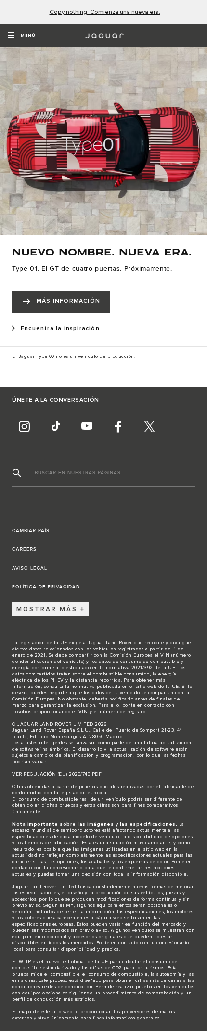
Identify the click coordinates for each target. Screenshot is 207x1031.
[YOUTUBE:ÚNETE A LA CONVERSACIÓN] (87, 427)
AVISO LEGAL (29, 568)
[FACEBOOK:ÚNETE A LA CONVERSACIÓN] (118, 427)
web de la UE (163, 686)
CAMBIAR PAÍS (31, 531)
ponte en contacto (143, 705)
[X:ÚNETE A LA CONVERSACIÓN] (149, 427)
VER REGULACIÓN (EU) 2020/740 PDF (57, 774)
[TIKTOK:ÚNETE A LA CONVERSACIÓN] (55, 427)
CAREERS (24, 549)
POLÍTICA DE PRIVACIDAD (46, 587)
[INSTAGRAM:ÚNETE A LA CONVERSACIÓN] (24, 427)
